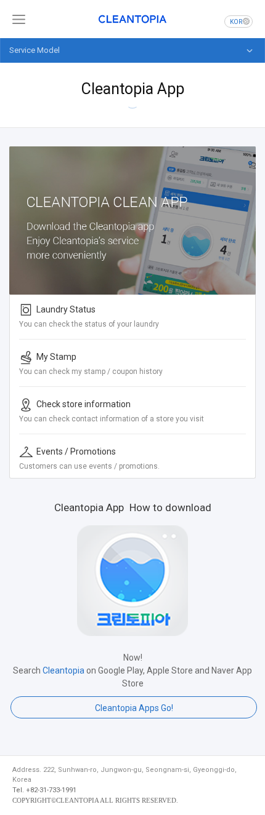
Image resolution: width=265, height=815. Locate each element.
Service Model (34, 50)
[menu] (18, 19)
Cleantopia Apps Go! (134, 708)
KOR (236, 21)
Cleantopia (132, 19)
